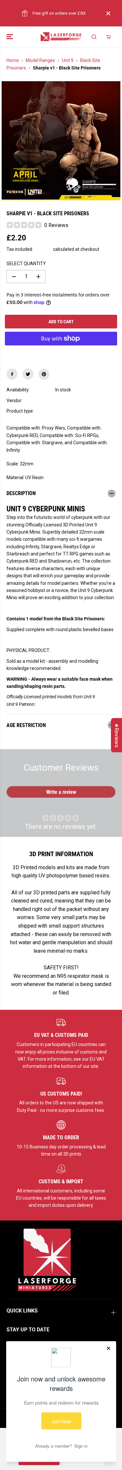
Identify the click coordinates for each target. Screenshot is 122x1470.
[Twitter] (28, 374)
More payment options (61, 353)
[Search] (94, 37)
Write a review (61, 792)
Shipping (43, 249)
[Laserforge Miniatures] (61, 36)
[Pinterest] (43, 374)
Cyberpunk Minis (72, 411)
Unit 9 (68, 60)
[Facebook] (12, 374)
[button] (10, 36)
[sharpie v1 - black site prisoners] (61, 140)
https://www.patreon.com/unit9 (67, 704)
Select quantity (26, 263)
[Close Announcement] (108, 13)
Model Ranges (40, 60)
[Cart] (108, 37)
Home (13, 60)
